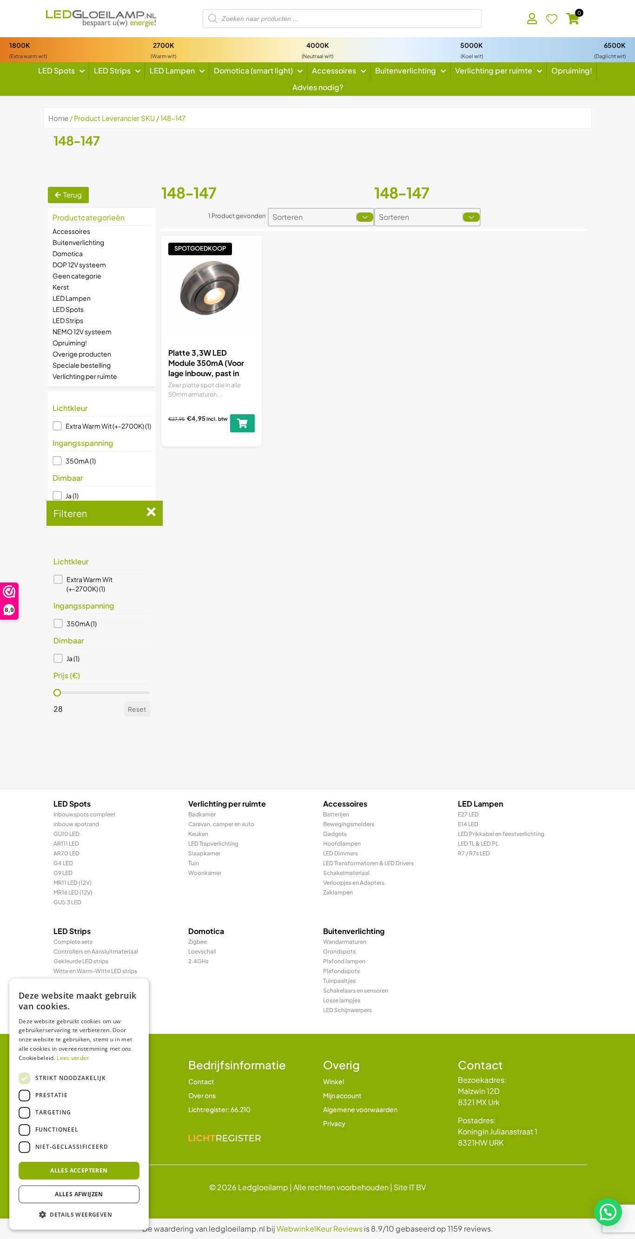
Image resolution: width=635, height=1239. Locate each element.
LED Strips (68, 320)
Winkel (333, 1081)
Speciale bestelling (82, 365)
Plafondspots (341, 970)
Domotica (68, 253)
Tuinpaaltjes (339, 980)
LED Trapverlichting (213, 843)
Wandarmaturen (344, 941)
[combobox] (312, 217)
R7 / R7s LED (474, 853)
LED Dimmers (340, 853)
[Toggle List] (365, 217)
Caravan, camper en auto (221, 824)
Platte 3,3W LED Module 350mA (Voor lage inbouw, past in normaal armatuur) (206, 368)
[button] (102, 426)
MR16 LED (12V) (73, 892)
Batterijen (336, 814)
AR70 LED (66, 853)
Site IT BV (410, 1187)
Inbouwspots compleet (84, 814)
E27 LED (468, 814)
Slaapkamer (204, 853)
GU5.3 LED (67, 902)
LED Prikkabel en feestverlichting (501, 833)
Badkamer (202, 814)
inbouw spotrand (76, 824)
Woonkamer (204, 872)
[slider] (57, 692)
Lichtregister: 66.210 (219, 1109)
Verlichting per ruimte (85, 376)
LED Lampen (72, 298)
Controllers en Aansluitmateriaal (95, 951)
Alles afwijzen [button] (79, 1194)
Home (58, 118)
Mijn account (342, 1095)
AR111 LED (66, 843)
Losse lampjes (341, 1000)
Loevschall (202, 951)
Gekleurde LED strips (80, 961)
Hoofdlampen (342, 843)
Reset (137, 709)
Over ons (202, 1095)
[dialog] (79, 1104)
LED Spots (68, 309)
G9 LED (63, 872)
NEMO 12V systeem (82, 331)
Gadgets (335, 833)
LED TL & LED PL (478, 843)
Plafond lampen (344, 961)
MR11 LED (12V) (72, 882)
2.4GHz (198, 961)
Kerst (61, 287)
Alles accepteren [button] (78, 1170)
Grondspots (339, 951)
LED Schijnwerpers (347, 1010)
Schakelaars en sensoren (355, 990)
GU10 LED (66, 833)
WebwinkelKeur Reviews (320, 1228)
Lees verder (73, 1058)
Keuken (198, 833)
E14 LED (468, 824)
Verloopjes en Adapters (353, 882)
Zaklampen (338, 892)
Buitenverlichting (78, 242)
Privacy (334, 1123)
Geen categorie (77, 276)
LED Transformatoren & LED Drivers (368, 863)
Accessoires (71, 231)
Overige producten (82, 354)
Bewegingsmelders (348, 824)
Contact (201, 1081)
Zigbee (197, 941)
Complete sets (73, 941)
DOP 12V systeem (79, 264)
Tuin (193, 863)
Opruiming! (70, 342)
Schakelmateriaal (346, 872)
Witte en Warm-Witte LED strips (95, 970)
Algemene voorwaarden (360, 1109)
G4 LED (63, 863)
